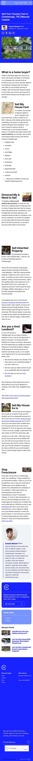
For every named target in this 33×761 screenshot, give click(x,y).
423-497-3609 (22, 3)
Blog (8, 620)
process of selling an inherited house (14, 302)
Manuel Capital (6, 673)
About (3, 675)
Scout (8, 618)
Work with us (22, 673)
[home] (7, 3)
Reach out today (7, 521)
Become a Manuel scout (24, 675)
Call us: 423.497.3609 (24, 680)
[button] (30, 2)
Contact (4, 678)
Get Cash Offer (10, 604)
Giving (3, 682)
